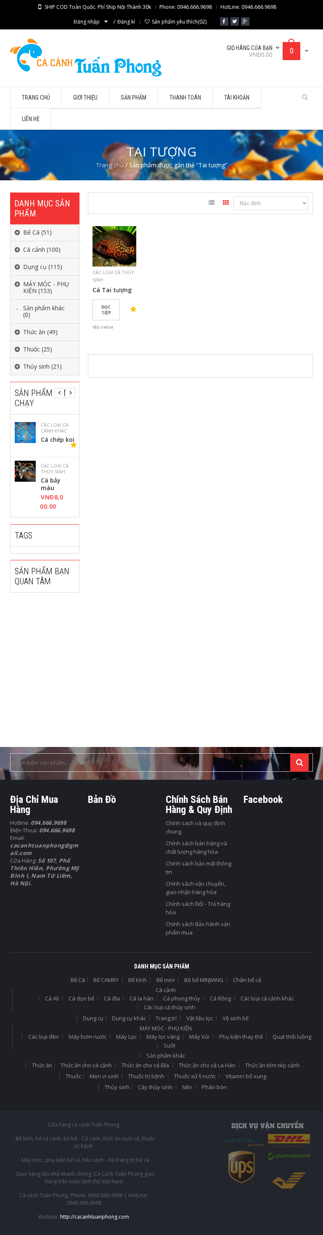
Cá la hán (142, 998)
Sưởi (169, 1045)
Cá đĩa (112, 998)
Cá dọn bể (81, 998)
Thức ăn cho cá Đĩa (145, 1065)
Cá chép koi (57, 439)
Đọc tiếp (106, 310)
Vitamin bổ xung (245, 1076)
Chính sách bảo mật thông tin (198, 868)
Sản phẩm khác (165, 1055)
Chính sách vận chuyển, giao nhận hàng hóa (195, 888)
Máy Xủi (199, 1036)
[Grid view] (225, 204)
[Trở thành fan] (224, 21)
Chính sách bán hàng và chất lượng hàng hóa (196, 847)
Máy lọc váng (163, 1036)
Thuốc (73, 1076)
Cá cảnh (166, 990)
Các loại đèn (43, 1036)
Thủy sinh (117, 1087)
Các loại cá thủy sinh (55, 469)
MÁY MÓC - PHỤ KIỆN (166, 1028)
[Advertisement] (73, 675)
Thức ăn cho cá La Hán (207, 1065)
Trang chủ (110, 165)
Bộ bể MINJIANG (203, 980)
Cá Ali (52, 998)
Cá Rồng (220, 998)
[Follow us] (234, 21)
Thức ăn (42, 1065)
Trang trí (166, 1018)
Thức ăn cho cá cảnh (86, 1065)
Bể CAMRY (106, 980)
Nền (187, 1087)
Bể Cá (78, 980)
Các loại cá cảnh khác (55, 428)
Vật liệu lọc (199, 1018)
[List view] (211, 204)
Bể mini (165, 980)
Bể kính (137, 980)
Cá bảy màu (51, 484)
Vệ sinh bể (235, 1018)
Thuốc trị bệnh (146, 1076)
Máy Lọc (126, 1036)
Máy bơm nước (87, 1036)
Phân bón (214, 1087)
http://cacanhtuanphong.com (94, 1216)
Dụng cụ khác (129, 1018)
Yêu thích (103, 327)
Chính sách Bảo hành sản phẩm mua (198, 928)
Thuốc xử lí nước (195, 1076)
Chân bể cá (247, 980)
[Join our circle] (245, 21)
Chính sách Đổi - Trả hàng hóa (198, 908)
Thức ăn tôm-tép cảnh (272, 1065)
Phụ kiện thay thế (241, 1036)
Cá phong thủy (181, 998)
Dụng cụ (93, 1018)
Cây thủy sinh (155, 1087)
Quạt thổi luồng (292, 1036)
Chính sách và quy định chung (195, 827)
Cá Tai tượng (112, 290)
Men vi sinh (104, 1076)
